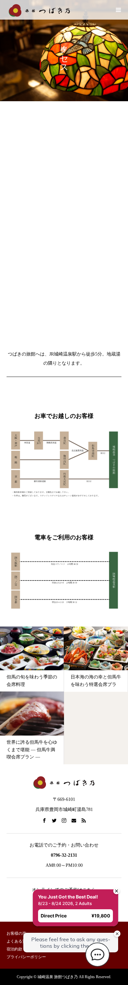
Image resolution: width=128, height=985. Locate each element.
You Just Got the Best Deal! (55, 883)
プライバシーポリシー (26, 957)
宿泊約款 (14, 949)
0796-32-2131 (64, 855)
